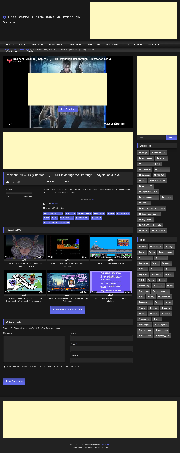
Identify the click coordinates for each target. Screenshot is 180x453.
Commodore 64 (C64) (54, 213)
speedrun (145, 319)
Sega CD (145, 203)
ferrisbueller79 (85, 213)
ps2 (47, 218)
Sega (143, 313)
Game (143, 269)
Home (11, 44)
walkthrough (146, 330)
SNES (154, 313)
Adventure (157, 247)
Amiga (144, 153)
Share (70, 181)
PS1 (159, 302)
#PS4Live (71, 213)
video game (162, 324)
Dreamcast (146, 169)
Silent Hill (97, 218)
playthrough (146, 302)
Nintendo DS (147, 186)
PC (142, 297)
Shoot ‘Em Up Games (133, 44)
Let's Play (145, 285)
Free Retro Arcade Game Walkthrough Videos (41, 19)
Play (152, 297)
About (53, 181)
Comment (7, 333)
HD (142, 280)
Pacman (22, 44)
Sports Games (154, 44)
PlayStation (165, 297)
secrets (167, 308)
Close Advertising (68, 109)
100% (143, 247)
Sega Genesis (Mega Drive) (153, 208)
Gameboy (146, 175)
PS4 (55, 218)
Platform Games (93, 44)
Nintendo (145, 291)
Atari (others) (147, 158)
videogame (145, 324)
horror (112, 213)
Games (171, 269)
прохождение (164, 336)
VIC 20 (144, 231)
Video (158, 319)
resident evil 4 (83, 218)
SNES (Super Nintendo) (151, 225)
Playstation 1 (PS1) (150, 192)
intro (152, 280)
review (154, 308)
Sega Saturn (147, 219)
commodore (146, 258)
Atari (143, 252)
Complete (162, 258)
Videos (54, 204)
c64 (153, 252)
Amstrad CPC (160, 153)
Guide (170, 274)
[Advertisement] (133, 20)
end (156, 263)
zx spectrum (146, 336)
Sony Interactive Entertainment (58, 222)
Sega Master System (150, 214)
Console (144, 263)
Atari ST (163, 158)
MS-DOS (160, 175)
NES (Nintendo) (158, 180)
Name (73, 333)
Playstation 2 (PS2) (150, 197)
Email (73, 344)
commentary (166, 252)
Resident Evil (67, 218)
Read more (86, 199)
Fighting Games (74, 44)
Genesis (157, 274)
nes (171, 285)
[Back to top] (172, 445)
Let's (163, 280)
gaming (144, 274)
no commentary (162, 291)
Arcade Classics (55, 44)
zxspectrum (163, 330)
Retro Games (37, 44)
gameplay (157, 269)
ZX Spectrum (160, 231)
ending (167, 263)
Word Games (11, 51)
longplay (159, 285)
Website (74, 355)
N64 (143, 180)
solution (167, 313)
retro (143, 308)
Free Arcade (28, 51)
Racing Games (112, 44)
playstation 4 (124, 213)
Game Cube (163, 169)
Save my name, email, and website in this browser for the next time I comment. (43, 366)
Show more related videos (68, 309)
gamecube (100, 213)
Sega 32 (168, 197)
